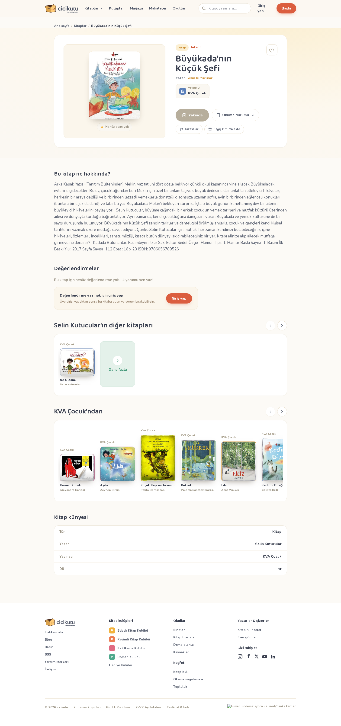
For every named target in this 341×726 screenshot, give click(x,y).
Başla (286, 8)
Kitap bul (180, 672)
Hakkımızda (54, 632)
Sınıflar (179, 630)
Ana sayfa (61, 26)
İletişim (50, 669)
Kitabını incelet (249, 630)
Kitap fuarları (183, 637)
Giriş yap (261, 8)
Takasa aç (192, 129)
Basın (49, 647)
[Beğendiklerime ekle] (271, 49)
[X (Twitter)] (256, 656)
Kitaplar (80, 26)
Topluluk (180, 686)
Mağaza (136, 8)
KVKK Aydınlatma (148, 707)
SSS (48, 654)
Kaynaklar (181, 652)
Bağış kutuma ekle (226, 129)
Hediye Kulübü (120, 665)
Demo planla (183, 645)
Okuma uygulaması (188, 679)
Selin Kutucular (199, 78)
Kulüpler (116, 8)
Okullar (179, 8)
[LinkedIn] (272, 656)
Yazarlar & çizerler (253, 621)
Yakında (195, 115)
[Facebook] (248, 656)
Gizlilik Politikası (118, 707)
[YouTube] (264, 656)
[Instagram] (240, 656)
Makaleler (158, 8)
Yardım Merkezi (57, 662)
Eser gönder (247, 637)
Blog (48, 639)
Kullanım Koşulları (87, 707)
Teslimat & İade (178, 707)
